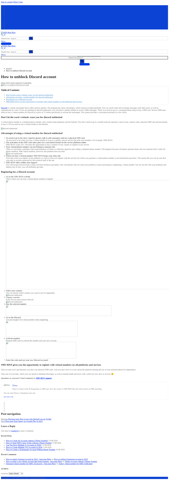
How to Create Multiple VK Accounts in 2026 (24, 447)
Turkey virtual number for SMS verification (76, 464)
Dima (3, 83)
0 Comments (26, 83)
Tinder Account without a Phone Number (81, 461)
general (18, 83)
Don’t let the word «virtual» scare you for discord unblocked (29, 95)
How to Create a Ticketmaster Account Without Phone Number (30, 450)
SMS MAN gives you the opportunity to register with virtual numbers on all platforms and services (44, 102)
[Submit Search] (82, 61)
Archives (4, 473)
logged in (15, 431)
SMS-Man (6, 44)
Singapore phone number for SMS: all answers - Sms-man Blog (31, 464)
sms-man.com (8, 397)
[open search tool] (3, 35)
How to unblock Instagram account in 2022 (71, 459)
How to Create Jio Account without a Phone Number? (27, 441)
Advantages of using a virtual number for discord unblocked (29, 97)
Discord (4, 108)
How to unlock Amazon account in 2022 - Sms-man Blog (28, 459)
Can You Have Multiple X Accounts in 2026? (24, 445)
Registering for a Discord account (19, 99)
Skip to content (7, 2)
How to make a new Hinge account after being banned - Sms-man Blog (34, 461)
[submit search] (31, 38)
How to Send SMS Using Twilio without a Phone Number (29, 443)
